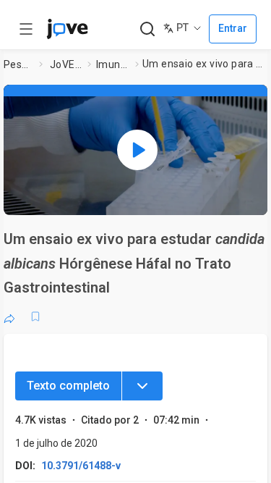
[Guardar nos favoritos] (35, 316)
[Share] (9, 316)
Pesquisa (18, 64)
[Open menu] (26, 29)
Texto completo (68, 385)
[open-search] (147, 29)
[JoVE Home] (67, 29)
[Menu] (142, 385)
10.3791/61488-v (81, 465)
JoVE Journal (66, 64)
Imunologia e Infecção (112, 64)
